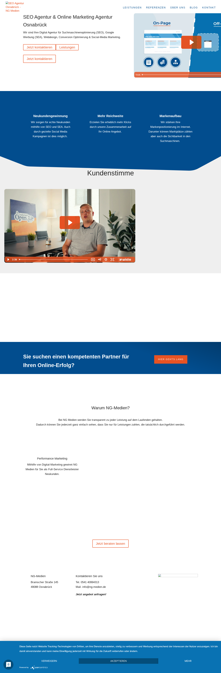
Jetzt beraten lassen (110, 543)
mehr (188, 660)
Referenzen (156, 7)
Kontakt (209, 7)
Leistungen (132, 7)
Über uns (177, 7)
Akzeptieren (118, 660)
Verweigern (49, 660)
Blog (194, 7)
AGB (124, 625)
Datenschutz (107, 625)
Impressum (87, 625)
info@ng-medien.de (94, 586)
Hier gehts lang (170, 359)
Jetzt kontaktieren (39, 47)
